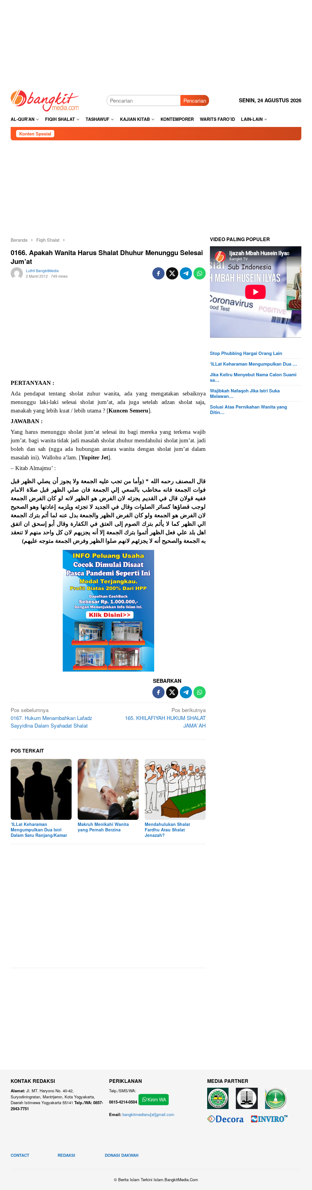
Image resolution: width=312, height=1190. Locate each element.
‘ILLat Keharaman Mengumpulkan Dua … (253, 364)
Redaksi (66, 1155)
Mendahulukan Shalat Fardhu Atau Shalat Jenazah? (167, 829)
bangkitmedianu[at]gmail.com (148, 1114)
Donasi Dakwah (121, 1155)
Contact (20, 1155)
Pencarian (194, 100)
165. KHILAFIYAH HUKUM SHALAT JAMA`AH (165, 717)
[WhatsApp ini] (199, 273)
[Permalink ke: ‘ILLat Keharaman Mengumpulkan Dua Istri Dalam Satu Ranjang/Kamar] (41, 789)
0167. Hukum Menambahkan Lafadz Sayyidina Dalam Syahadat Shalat (51, 717)
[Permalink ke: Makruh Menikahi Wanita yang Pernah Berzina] (108, 789)
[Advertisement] (156, 42)
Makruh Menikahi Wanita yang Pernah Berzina (103, 827)
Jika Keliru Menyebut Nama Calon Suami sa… (253, 377)
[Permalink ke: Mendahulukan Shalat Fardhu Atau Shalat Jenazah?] (175, 789)
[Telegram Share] (186, 273)
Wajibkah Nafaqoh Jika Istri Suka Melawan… (245, 393)
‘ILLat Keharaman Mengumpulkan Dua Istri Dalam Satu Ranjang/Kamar (39, 829)
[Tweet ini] (172, 273)
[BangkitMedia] (45, 99)
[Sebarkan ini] (158, 273)
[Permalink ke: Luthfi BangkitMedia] (17, 272)
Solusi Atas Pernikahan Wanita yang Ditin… (248, 409)
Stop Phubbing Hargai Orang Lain (246, 353)
